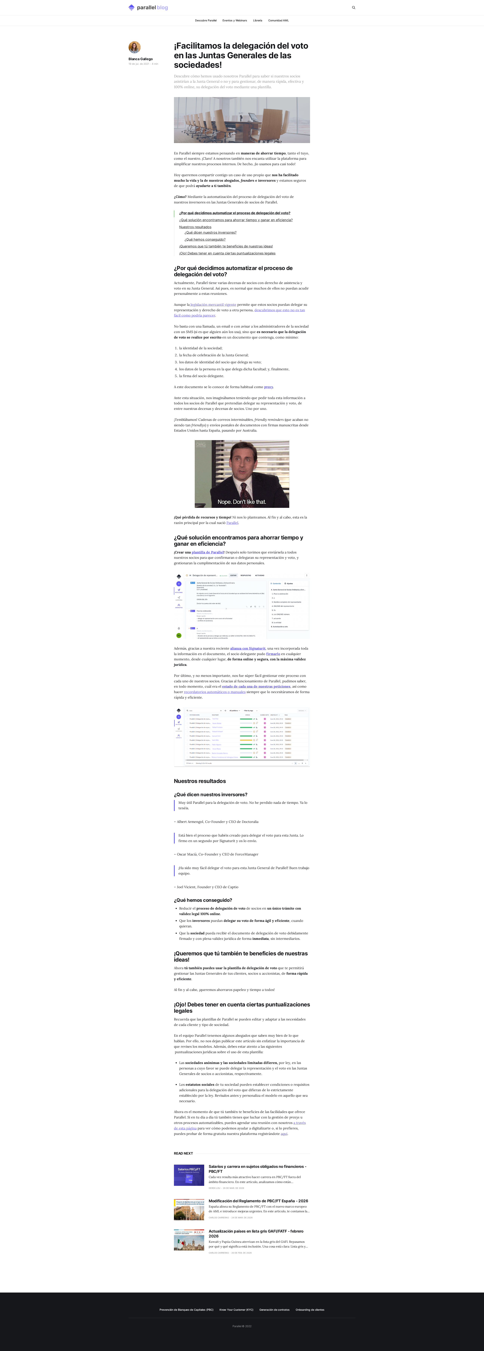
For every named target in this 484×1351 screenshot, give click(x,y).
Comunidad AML (278, 20)
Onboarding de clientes (310, 1309)
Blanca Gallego (141, 59)
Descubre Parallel (206, 20)
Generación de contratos (274, 1309)
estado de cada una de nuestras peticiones (256, 686)
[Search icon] (354, 7)
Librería (257, 20)
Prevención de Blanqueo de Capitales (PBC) (186, 1309)
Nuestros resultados (195, 227)
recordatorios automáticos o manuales (215, 692)
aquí (284, 1134)
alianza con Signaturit (247, 648)
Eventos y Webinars (235, 20)
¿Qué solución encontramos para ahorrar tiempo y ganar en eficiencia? (236, 220)
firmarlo (273, 654)
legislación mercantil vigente (213, 304)
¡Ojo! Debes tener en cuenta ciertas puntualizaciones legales (227, 253)
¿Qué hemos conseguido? (205, 239)
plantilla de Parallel (208, 552)
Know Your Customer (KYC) (236, 1309)
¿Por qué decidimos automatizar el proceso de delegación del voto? (234, 213)
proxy (268, 387)
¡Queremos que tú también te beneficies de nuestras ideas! (226, 246)
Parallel (232, 523)
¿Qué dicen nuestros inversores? (211, 232)
